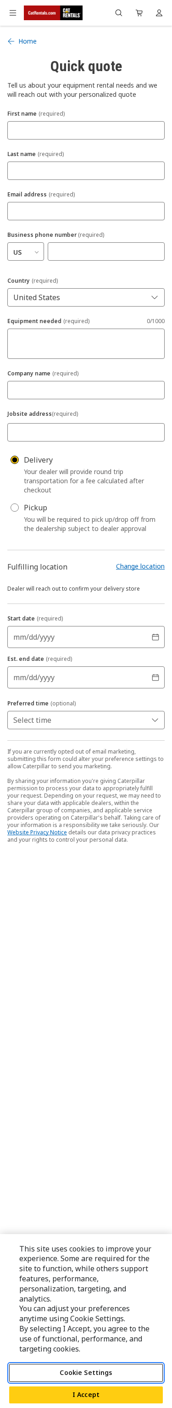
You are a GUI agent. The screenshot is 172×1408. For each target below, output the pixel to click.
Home (27, 41)
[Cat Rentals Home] (53, 13)
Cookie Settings (86, 1372)
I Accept (86, 1394)
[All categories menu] (13, 13)
